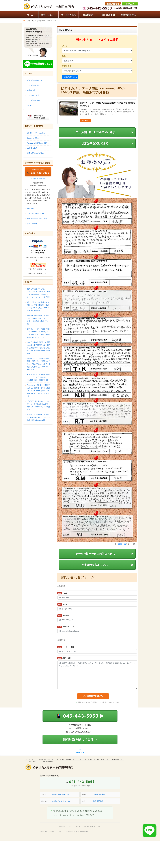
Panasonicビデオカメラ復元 (38, 143)
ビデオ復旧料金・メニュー (37, 80)
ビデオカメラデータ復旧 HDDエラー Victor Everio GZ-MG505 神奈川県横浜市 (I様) (38, 377)
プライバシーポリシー (35, 214)
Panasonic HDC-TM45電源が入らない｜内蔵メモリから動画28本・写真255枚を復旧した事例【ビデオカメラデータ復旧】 (38, 390)
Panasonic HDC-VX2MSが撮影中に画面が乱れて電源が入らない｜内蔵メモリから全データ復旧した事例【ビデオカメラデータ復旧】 (38, 363)
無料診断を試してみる (80, 739)
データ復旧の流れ (33, 85)
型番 (64, 56)
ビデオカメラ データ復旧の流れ (95, 759)
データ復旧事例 (48, 761)
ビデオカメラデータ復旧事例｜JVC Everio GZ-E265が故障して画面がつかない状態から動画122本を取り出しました (38, 333)
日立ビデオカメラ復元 (35, 153)
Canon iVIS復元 (33, 138)
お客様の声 (121, 544)
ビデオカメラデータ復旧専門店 (65, 831)
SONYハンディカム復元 (36, 133)
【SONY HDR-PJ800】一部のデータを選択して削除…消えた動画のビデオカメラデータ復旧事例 (38, 405)
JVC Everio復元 (33, 148)
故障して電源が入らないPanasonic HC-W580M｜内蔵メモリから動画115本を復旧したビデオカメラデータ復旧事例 (38, 293)
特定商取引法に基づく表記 (37, 219)
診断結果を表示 (70, 77)
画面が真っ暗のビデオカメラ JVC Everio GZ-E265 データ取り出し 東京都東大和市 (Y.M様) (38, 319)
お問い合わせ (32, 223)
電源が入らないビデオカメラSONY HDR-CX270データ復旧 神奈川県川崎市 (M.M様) (38, 417)
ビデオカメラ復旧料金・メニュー (67, 759)
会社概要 (30, 208)
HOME (29, 105)
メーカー (66, 46)
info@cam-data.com (38, 179)
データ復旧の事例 (33, 100)
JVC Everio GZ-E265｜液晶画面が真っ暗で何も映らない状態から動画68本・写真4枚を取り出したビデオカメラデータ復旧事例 (38, 347)
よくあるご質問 (33, 95)
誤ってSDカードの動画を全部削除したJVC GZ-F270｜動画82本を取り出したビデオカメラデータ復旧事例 (38, 306)
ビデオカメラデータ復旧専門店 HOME (38, 759)
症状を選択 (66, 66)
